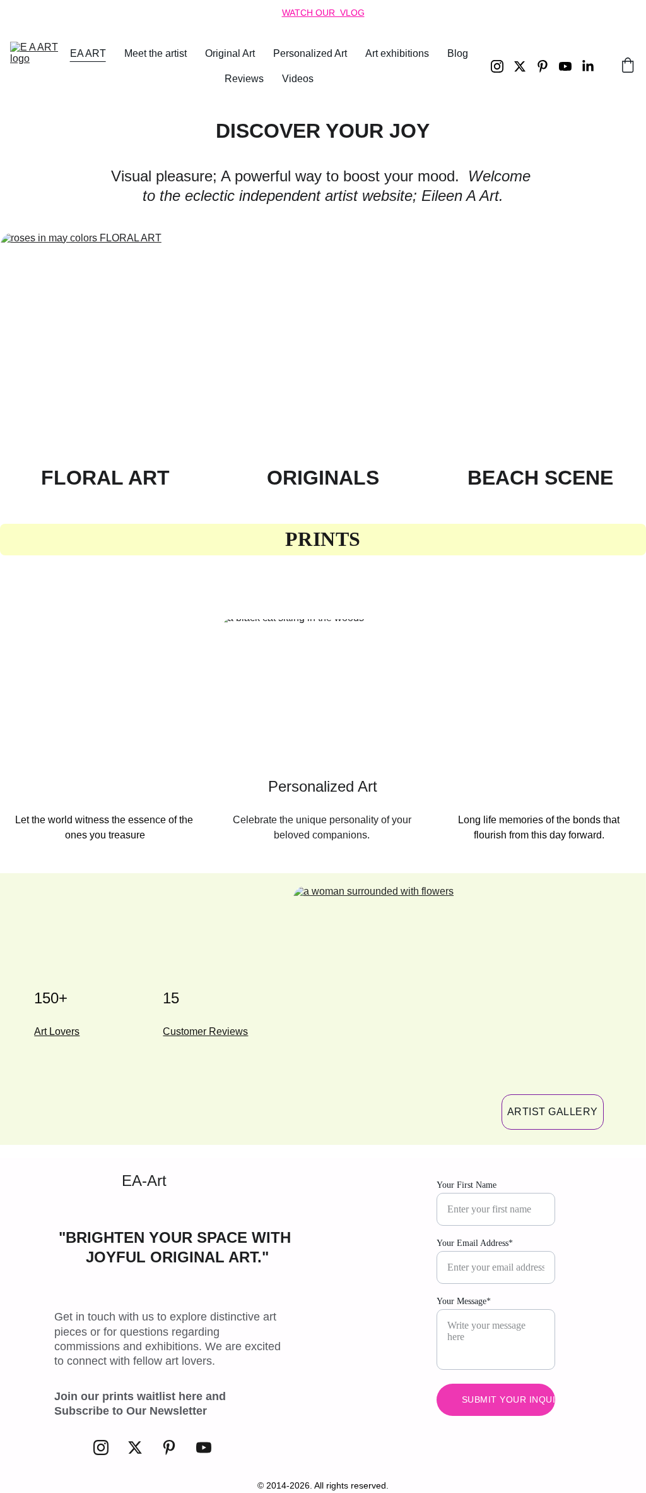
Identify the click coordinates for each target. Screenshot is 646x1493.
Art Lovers (56, 1031)
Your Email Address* (475, 1243)
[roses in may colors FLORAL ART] (106, 345)
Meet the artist (155, 53)
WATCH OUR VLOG (323, 13)
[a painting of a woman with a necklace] (105, 693)
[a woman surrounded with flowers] (458, 1006)
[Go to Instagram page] (502, 66)
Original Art (230, 53)
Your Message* (464, 1301)
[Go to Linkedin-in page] (588, 66)
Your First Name (466, 1185)
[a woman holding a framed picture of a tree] (540, 693)
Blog (457, 53)
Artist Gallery (552, 1111)
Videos (298, 78)
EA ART (88, 53)
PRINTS (323, 539)
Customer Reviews (205, 1031)
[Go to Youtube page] (570, 66)
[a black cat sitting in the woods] (323, 693)
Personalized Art (310, 53)
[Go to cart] (628, 66)
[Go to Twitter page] (525, 66)
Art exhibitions (397, 53)
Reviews (244, 78)
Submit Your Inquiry (509, 1399)
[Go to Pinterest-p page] (547, 66)
